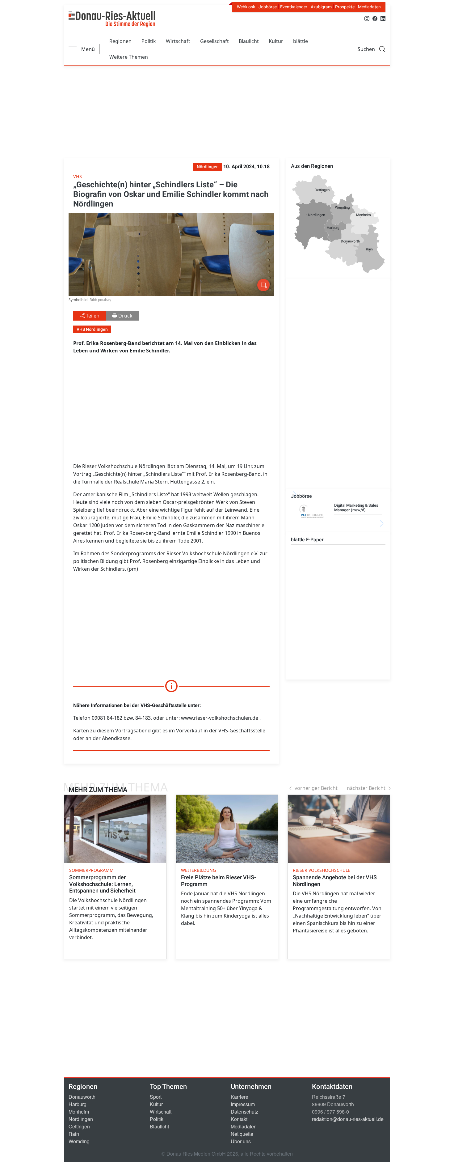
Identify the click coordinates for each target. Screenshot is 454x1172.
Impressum (243, 1104)
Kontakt (239, 1119)
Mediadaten (369, 6)
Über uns (241, 1141)
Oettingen (79, 1126)
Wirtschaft (178, 41)
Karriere (239, 1096)
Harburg (77, 1104)
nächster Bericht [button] (366, 788)
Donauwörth (82, 1096)
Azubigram (321, 6)
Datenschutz (244, 1111)
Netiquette (242, 1133)
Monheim (79, 1111)
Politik (148, 41)
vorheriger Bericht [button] (316, 788)
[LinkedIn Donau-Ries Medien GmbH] (382, 18)
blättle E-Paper (307, 540)
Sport (156, 1096)
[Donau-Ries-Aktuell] (112, 19)
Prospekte (345, 6)
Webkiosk (246, 6)
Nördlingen (81, 1119)
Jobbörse (268, 6)
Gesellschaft (214, 41)
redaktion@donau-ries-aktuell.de (348, 1119)
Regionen (120, 41)
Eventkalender (293, 6)
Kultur (276, 41)
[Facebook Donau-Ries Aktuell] (374, 18)
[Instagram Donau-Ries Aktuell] (366, 18)
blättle (300, 41)
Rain (74, 1133)
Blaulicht (249, 41)
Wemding (79, 1141)
